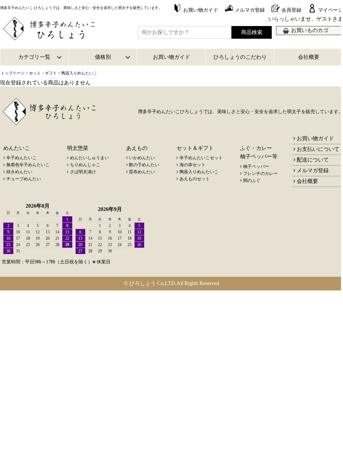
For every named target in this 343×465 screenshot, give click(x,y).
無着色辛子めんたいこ (28, 164)
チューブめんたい (23, 178)
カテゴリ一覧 (34, 57)
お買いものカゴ (309, 30)
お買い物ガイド (171, 57)
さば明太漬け (83, 171)
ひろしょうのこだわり (240, 57)
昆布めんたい (142, 171)
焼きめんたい (19, 171)
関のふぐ (251, 180)
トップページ (13, 73)
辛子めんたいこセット (201, 157)
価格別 (103, 57)
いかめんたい (142, 157)
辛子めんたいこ (21, 157)
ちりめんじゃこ (85, 164)
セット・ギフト (43, 73)
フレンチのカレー (260, 173)
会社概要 (308, 57)
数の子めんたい (144, 164)
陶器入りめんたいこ (198, 171)
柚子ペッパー (256, 166)
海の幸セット (192, 164)
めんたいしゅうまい (89, 157)
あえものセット (194, 178)
